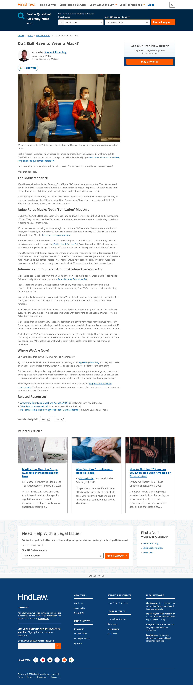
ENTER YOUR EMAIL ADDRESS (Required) (36, 641)
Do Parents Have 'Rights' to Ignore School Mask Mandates (49, 409)
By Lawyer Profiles (82, 638)
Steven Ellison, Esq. (55, 52)
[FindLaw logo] (27, 5)
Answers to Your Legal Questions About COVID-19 (45, 402)
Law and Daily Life (43, 36)
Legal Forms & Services (118, 603)
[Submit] (58, 646)
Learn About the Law (117, 619)
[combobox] (81, 22)
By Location (79, 629)
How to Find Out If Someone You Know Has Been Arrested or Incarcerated (150, 473)
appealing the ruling (89, 362)
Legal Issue (64, 16)
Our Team (78, 603)
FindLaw (21, 36)
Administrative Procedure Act (72, 279)
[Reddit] (64, 660)
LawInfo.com (152, 635)
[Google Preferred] (71, 660)
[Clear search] (101, 22)
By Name (78, 643)
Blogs (30, 36)
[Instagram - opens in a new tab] (57, 660)
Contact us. (43, 618)
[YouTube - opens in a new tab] (42, 660)
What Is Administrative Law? (34, 406)
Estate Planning (150, 543)
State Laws (148, 552)
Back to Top (98, 576)
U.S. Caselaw (113, 629)
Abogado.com (152, 624)
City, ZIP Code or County (117, 16)
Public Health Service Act (65, 244)
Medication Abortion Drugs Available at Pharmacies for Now (40, 473)
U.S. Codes (112, 633)
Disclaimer (41, 677)
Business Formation (153, 547)
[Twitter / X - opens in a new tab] (50, 660)
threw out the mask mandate (56, 235)
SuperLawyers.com (154, 614)
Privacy (30, 677)
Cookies (53, 677)
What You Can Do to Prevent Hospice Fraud (94, 471)
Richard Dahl (86, 478)
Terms (20, 677)
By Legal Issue (80, 633)
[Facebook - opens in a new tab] (35, 660)
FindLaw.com (152, 603)
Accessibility (79, 608)
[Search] (172, 5)
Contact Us (79, 613)
